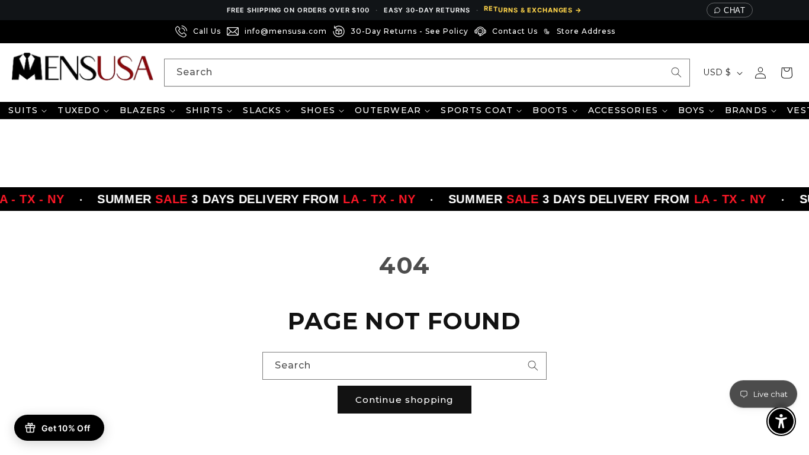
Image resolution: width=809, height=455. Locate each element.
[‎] (624, 31)
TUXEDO (78, 110)
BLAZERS (143, 110)
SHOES (318, 110)
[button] (786, 73)
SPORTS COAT (477, 110)
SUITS (23, 110)
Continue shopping (404, 399)
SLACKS (262, 110)
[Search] (676, 72)
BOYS (691, 110)
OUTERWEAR (388, 110)
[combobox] (427, 72)
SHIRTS (205, 110)
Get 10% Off (65, 428)
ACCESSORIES (623, 110)
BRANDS (746, 110)
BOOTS (550, 110)
